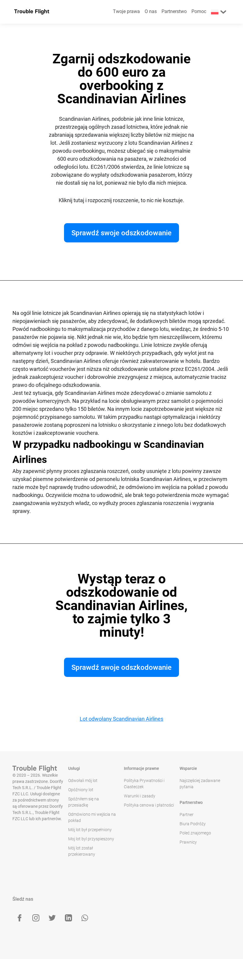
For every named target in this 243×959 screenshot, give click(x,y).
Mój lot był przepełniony (90, 829)
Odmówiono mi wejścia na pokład (92, 817)
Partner (187, 814)
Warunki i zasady (139, 796)
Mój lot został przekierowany (81, 851)
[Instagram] (36, 918)
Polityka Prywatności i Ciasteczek (144, 783)
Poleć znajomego (195, 833)
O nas (151, 11)
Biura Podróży (193, 823)
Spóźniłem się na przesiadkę (83, 802)
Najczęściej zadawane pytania (200, 783)
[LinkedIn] (68, 918)
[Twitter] (52, 918)
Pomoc (198, 11)
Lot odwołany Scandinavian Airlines (121, 719)
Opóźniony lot (80, 789)
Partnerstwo (174, 11)
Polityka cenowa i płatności (149, 805)
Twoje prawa (126, 11)
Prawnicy (188, 842)
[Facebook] (19, 918)
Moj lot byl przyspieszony (91, 838)
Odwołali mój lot (82, 780)
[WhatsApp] (85, 918)
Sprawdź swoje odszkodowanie (121, 233)
